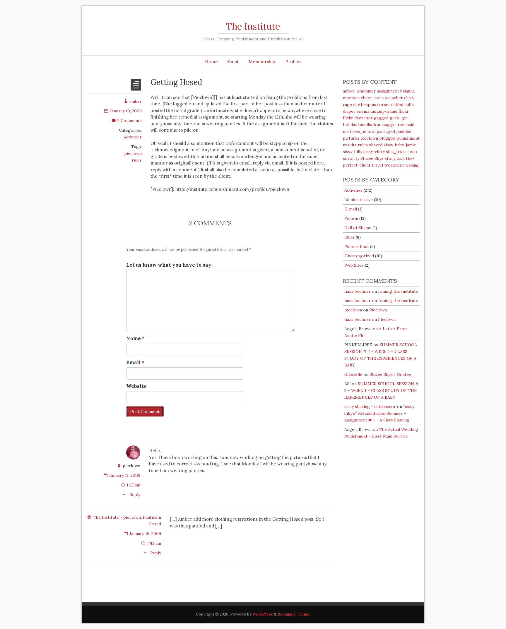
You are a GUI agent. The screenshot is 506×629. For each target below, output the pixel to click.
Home (211, 61)
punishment (408, 138)
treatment (394, 165)
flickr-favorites (358, 118)
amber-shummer (359, 91)
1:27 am (133, 485)
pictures (351, 138)
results (350, 145)
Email (133, 362)
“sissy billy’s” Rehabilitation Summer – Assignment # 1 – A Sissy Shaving (379, 413)
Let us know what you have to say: (169, 265)
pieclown (133, 153)
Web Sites (354, 265)
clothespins (364, 104)
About (233, 61)
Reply (134, 494)
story (390, 158)
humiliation (369, 124)
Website (136, 386)
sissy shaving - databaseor (370, 406)
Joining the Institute (398, 291)
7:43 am (154, 543)
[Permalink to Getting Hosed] (136, 88)
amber (135, 101)
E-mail (350, 209)
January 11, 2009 (124, 475)
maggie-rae (392, 124)
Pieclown (378, 310)
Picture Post (356, 246)
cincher (395, 97)
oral (371, 131)
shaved (375, 145)
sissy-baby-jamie (400, 145)
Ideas (349, 237)
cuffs (409, 104)
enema (363, 111)
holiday (350, 124)
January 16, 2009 (145, 533)
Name (133, 338)
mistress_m (354, 131)
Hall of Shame (357, 227)
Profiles (293, 61)
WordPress (262, 614)
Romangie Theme (293, 614)
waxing (412, 165)
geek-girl (399, 118)
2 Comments (129, 120)
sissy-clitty (374, 151)
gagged (381, 118)
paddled (403, 131)
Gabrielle (353, 374)
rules (137, 160)
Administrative (358, 199)
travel (377, 165)
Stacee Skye (372, 158)
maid (409, 124)
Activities (133, 137)
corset (383, 104)
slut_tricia (396, 151)
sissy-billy (352, 151)
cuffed (397, 104)
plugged (387, 138)
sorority (351, 158)
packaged (386, 131)
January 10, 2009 (126, 111)
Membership (262, 61)
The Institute (253, 26)
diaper (349, 111)
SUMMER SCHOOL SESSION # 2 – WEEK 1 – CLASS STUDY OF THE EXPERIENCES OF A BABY (381, 390)
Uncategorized (359, 255)
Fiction (351, 218)
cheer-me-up (374, 97)
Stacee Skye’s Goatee (390, 374)
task (400, 158)
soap (412, 151)
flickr (404, 111)
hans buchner (357, 291)
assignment (388, 91)
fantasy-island (383, 111)
